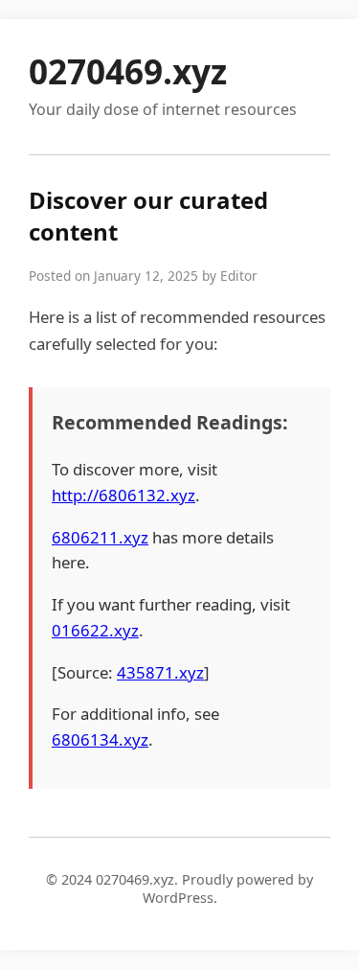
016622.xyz (95, 630)
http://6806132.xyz (123, 495)
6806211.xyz (100, 537)
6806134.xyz (100, 739)
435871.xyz (160, 672)
